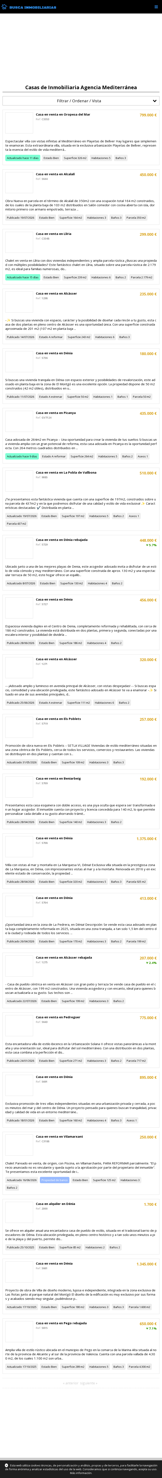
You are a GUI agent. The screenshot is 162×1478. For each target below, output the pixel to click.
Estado (48, 158)
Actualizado (14, 158)
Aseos (142, 456)
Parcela (131, 218)
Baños (120, 158)
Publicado (13, 218)
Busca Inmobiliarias (32, 7)
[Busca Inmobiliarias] (4, 8)
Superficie (70, 158)
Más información (81, 1473)
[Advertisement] (81, 48)
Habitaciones (100, 158)
